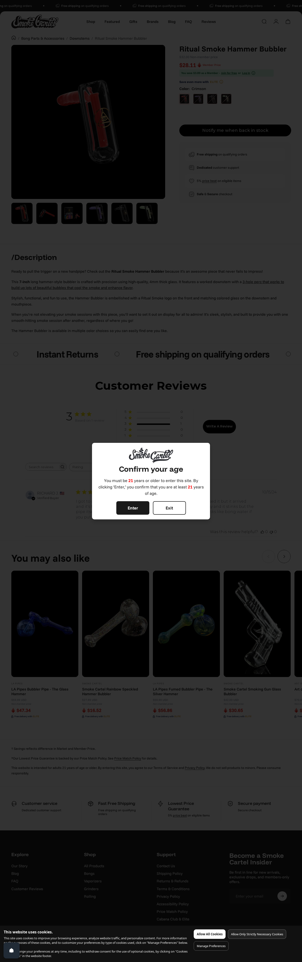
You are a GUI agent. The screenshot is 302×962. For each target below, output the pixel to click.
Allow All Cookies (209, 934)
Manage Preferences (211, 946)
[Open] (12, 950)
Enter (133, 508)
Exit (169, 508)
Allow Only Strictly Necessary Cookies (257, 934)
